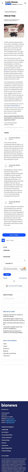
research (21, 127)
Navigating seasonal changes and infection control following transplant (13, 331)
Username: (6, 250)
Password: (6, 257)
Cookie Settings (6, 451)
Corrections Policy (7, 435)
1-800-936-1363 (10, 422)
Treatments (6, 356)
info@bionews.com (10, 420)
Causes (5, 346)
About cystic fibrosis (10, 340)
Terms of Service (7, 437)
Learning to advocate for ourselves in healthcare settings (13, 315)
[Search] (25, 3)
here (7, 71)
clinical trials (9, 127)
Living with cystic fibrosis (9, 353)
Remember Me (9, 263)
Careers (4, 443)
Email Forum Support (8, 427)
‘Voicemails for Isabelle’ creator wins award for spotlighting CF (12, 327)
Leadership (5, 429)
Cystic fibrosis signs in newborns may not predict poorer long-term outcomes (13, 319)
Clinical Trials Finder (12, 106)
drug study (15, 127)
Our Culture (5, 432)
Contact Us (5, 445)
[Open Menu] (2, 3)
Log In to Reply (14, 235)
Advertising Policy (7, 448)
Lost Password (23, 278)
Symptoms (6, 348)
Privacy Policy (5, 440)
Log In (7, 274)
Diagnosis (5, 351)
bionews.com (10, 418)
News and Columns (9, 311)
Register (5, 278)
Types (4, 344)
